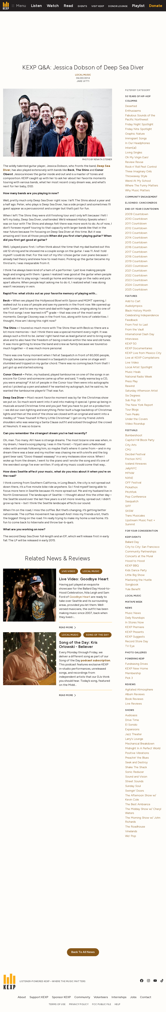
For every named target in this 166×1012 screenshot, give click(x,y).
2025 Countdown (136, 289)
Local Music (83, 74)
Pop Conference (135, 496)
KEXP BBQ (132, 565)
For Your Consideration (141, 530)
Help (117, 1004)
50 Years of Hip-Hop (138, 96)
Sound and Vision (136, 776)
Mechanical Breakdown (139, 743)
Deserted (131, 106)
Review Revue (134, 162)
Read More (66, 627)
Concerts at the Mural (139, 556)
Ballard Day (132, 542)
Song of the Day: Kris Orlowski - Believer (78, 644)
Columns (131, 101)
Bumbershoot (133, 435)
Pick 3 (129, 678)
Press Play (131, 381)
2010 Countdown (136, 219)
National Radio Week (138, 376)
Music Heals (133, 372)
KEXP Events (133, 537)
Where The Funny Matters (141, 185)
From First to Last (136, 324)
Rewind (130, 386)
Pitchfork (130, 492)
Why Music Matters (137, 190)
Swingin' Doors (134, 790)
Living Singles (133, 152)
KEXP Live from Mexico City (143, 353)
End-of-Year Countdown (142, 209)
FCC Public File (101, 1004)
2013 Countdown (136, 233)
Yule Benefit (133, 589)
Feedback (131, 320)
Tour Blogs (132, 409)
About (22, 997)
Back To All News (83, 952)
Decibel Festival (135, 454)
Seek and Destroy (136, 762)
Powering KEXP (135, 658)
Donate (155, 5)
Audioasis (131, 715)
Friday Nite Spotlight (138, 129)
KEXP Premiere (134, 627)
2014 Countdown (136, 237)
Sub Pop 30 (132, 400)
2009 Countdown (136, 214)
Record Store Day (136, 641)
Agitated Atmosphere (139, 689)
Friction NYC (133, 459)
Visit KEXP (97, 6)
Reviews (130, 684)
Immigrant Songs (136, 138)
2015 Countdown (136, 242)
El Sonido (131, 724)
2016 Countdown (136, 247)
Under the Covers (136, 419)
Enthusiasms (133, 110)
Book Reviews (134, 699)
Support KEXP (39, 997)
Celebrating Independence (142, 315)
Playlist (138, 5)
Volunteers (101, 997)
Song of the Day (97, 635)
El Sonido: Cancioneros (141, 202)
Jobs (133, 997)
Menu (20, 5)
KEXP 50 (130, 343)
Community (82, 997)
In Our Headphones (137, 143)
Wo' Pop (130, 836)
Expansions (132, 729)
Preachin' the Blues (137, 757)
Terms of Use (57, 1004)
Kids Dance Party (136, 570)
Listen (36, 5)
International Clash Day (139, 334)
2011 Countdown (136, 223)
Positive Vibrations (137, 753)
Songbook (131, 584)
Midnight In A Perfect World (142, 748)
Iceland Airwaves (136, 463)
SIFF (128, 506)
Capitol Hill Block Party (139, 440)
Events (82, 6)
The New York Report (139, 405)
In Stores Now (134, 622)
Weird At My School (138, 181)
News (128, 607)
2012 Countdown (136, 228)
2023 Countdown (136, 280)
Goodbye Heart (80, 597)
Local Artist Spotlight (138, 367)
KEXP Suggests (135, 636)
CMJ (128, 449)
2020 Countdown (136, 266)
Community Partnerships (140, 551)
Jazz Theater (133, 734)
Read (68, 5)
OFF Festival (133, 482)
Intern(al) (130, 148)
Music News (133, 613)
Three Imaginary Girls (138, 171)
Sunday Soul (133, 786)
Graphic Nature (135, 133)
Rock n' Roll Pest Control (141, 166)
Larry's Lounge (134, 739)
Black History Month (138, 310)
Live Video (68, 571)
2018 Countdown (136, 256)
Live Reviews (133, 703)
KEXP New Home (136, 668)
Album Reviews (135, 694)
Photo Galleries (136, 652)
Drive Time (132, 720)
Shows (129, 710)
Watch (53, 5)
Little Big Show (135, 575)
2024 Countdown (136, 285)
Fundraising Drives (136, 664)
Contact (145, 997)
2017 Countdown (136, 252)
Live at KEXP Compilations (142, 357)
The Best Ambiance (137, 804)
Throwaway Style (136, 176)
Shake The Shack (136, 767)
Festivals (131, 430)
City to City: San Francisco (142, 547)
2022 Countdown (136, 275)
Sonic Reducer (134, 772)
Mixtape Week (133, 602)
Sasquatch (131, 501)
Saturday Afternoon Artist (141, 390)
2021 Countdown (136, 270)
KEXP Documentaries (138, 348)
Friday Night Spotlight (139, 124)
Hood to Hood (135, 561)
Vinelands (131, 831)
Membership (133, 673)
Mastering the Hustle (138, 580)
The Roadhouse (135, 826)
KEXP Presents (134, 632)
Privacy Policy (79, 1004)
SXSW (129, 511)
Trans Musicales (135, 515)
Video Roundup (135, 423)
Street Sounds (134, 781)
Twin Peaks (132, 414)
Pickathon (131, 487)
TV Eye (130, 646)
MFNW (129, 473)
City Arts (130, 445)
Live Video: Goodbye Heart (84, 579)
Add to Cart (132, 301)
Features (131, 296)
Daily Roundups (135, 617)
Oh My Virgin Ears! (136, 157)
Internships (119, 997)
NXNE (129, 478)
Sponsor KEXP (61, 997)
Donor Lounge (118, 6)
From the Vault (134, 329)
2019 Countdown (136, 261)
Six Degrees (132, 395)
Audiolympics (133, 306)
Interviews (131, 339)
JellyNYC (131, 468)
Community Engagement (141, 196)
